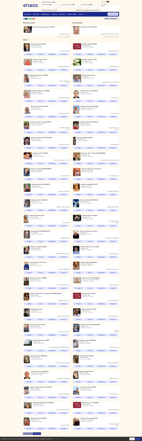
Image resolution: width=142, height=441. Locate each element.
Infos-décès (27, 14)
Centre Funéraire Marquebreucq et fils (109, 160)
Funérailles (36, 14)
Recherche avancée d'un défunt (49, 10)
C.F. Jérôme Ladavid (64, 51)
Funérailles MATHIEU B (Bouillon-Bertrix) (59, 347)
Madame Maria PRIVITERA (39, 356)
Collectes (54, 14)
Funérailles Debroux (114, 316)
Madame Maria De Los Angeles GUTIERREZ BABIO (45, 293)
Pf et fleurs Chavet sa (64, 144)
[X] (26, 19)
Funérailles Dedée (64, 175)
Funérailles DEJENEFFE (113, 362)
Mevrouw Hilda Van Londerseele (91, 169)
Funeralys (67, 82)
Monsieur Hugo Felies (88, 75)
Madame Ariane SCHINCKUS (89, 122)
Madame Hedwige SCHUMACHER (41, 137)
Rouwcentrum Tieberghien (112, 238)
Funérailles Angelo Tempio (112, 269)
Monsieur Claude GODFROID (91, 278)
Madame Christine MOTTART (89, 106)
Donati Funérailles (114, 285)
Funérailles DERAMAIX (63, 66)
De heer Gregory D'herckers (88, 231)
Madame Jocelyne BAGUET (89, 184)
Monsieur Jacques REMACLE (40, 371)
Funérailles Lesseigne (64, 113)
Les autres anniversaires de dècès (111, 36)
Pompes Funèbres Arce (63, 300)
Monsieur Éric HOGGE (88, 293)
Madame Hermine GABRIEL (38, 278)
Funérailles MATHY (114, 66)
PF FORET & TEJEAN (64, 127)
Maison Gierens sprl (64, 34)
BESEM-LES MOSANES (113, 207)
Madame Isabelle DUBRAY (38, 246)
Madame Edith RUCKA (86, 371)
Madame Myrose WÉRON (39, 418)
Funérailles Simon (114, 347)
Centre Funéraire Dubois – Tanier (61, 160)
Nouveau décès (71, 14)
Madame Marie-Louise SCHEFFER (40, 122)
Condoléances (45, 14)
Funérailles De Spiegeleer (63, 285)
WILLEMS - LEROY (64, 425)
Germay (117, 330)
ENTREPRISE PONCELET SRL (62, 253)
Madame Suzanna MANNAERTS (90, 324)
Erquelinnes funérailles (63, 331)
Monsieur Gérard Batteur (38, 44)
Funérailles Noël (115, 144)
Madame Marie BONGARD (39, 200)
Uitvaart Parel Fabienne (63, 316)
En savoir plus (56, 439)
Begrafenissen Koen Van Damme (110, 82)
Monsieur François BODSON (89, 418)
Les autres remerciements (63, 36)
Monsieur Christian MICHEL (39, 106)
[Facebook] (24, 19)
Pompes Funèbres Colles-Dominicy (110, 34)
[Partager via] (34, 19)
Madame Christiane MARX (41, 340)
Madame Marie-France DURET (89, 246)
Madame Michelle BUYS (36, 215)
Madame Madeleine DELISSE (39, 75)
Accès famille (113, 14)
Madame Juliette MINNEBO (87, 340)
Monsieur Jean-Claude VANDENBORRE (93, 153)
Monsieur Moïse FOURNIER (88, 262)
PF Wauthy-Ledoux (114, 378)
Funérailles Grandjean (63, 97)
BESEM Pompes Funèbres (63, 207)
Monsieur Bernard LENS (88, 309)
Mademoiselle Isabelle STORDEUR (43, 402)
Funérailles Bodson (114, 253)
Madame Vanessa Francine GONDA (44, 27)
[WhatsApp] (30, 19)
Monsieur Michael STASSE (85, 137)
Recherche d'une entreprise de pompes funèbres (88, 10)
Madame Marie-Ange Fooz (38, 262)
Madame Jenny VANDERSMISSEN (40, 169)
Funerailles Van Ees (114, 175)
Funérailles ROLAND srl (113, 191)
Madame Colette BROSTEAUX (89, 200)
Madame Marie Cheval (40, 59)
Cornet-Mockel (65, 222)
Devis (80, 14)
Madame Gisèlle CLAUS (89, 59)
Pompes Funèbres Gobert (63, 409)
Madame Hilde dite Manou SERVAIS (41, 387)
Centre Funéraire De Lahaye (62, 362)
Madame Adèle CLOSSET (89, 215)
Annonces (62, 14)
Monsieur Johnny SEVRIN (88, 387)
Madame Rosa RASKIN (86, 356)
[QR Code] (32, 19)
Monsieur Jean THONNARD (90, 402)
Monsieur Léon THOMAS (40, 153)
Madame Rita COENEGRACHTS (40, 231)
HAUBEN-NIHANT (64, 238)
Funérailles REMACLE (113, 51)
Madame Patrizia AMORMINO (40, 184)
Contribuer (63, 54)
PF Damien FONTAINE (64, 394)
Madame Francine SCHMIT (88, 27)
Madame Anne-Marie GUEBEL (40, 91)
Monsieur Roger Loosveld (38, 324)
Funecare (67, 129)
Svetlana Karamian (37, 309)
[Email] (28, 19)
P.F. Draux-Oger (115, 97)
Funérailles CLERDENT (63, 191)
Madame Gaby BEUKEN (89, 44)
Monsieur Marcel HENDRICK (89, 91)
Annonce (40, 54)
